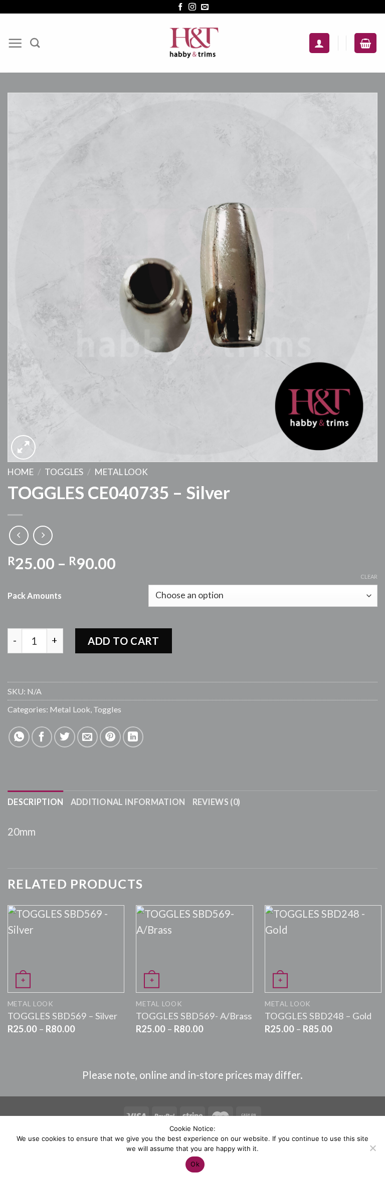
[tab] (36, 802)
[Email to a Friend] (87, 736)
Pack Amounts (35, 595)
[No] (372, 1151)
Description (36, 802)
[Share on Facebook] (42, 736)
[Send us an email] (205, 7)
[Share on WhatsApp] (19, 736)
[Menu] (15, 43)
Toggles (64, 472)
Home (21, 472)
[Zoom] (23, 447)
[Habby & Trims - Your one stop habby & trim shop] (192, 43)
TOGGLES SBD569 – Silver (62, 1015)
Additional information (128, 802)
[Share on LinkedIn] (133, 736)
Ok (195, 1164)
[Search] (35, 43)
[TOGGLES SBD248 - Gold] (323, 949)
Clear (368, 576)
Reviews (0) (216, 802)
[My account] (319, 43)
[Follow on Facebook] (180, 7)
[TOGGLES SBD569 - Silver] (66, 949)
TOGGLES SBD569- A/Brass (194, 1015)
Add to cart (123, 641)
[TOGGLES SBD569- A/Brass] (194, 949)
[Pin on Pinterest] (110, 736)
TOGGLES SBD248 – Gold (318, 1015)
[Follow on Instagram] (192, 7)
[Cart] (365, 43)
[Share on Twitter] (64, 736)
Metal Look (121, 472)
